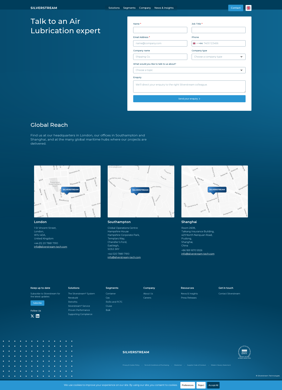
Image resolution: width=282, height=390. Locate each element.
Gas (108, 297)
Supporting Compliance (80, 314)
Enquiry (137, 77)
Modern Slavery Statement (221, 365)
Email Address (141, 37)
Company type (199, 50)
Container (111, 293)
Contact (236, 7)
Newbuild (73, 297)
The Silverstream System (81, 293)
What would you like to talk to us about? (154, 64)
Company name (141, 50)
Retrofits (72, 302)
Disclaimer (178, 365)
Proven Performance (79, 310)
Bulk (108, 310)
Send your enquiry (188, 98)
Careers (147, 297)
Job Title (197, 24)
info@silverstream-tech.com (50, 246)
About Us (148, 293)
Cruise (109, 306)
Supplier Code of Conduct (196, 365)
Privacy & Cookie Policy (131, 365)
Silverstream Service (79, 306)
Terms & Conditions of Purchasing (157, 365)
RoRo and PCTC (114, 302)
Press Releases (189, 297)
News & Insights (189, 293)
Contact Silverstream (229, 293)
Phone (195, 37)
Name (137, 24)
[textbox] (216, 57)
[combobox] (197, 43)
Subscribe (37, 303)
